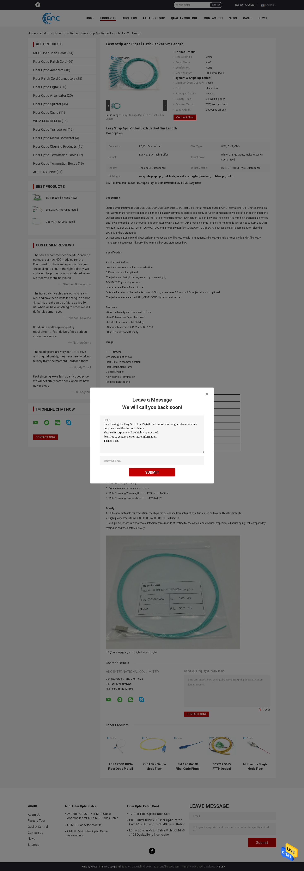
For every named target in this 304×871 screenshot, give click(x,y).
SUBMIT (152, 472)
